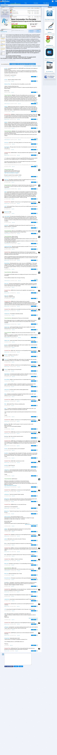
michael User (6, 599)
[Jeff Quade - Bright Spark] (3, 627)
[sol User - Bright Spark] (3, 80)
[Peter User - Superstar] (3, 284)
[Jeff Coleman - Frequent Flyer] (3, 470)
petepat (5, 528)
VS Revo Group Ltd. (7, 103)
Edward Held (6, 211)
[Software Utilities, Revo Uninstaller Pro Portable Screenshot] (3, 53)
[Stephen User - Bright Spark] (3, 327)
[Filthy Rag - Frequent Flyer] (3, 180)
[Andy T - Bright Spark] (3, 409)
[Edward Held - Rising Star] (3, 212)
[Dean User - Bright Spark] (3, 564)
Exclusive (36, 3)
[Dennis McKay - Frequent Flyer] (3, 380)
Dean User (6, 563)
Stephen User (6, 327)
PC (15, 3)
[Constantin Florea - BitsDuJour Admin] (39, 115)
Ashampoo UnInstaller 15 (49, 58)
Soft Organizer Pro (49, 45)
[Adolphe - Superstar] (3, 107)
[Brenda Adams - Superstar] (3, 264)
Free (26, 3)
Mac (5, 3)
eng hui (5, 383)
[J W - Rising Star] (3, 610)
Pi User (5, 359)
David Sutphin (6, 146)
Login (16, 666)
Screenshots (31, 30)
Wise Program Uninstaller (49, 19)
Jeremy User (6, 389)
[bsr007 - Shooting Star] (3, 192)
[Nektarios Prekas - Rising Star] (3, 84)
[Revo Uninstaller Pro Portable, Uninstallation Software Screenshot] (3, 43)
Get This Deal (19, 27)
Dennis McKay (6, 379)
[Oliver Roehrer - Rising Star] (3, 374)
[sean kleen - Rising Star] (3, 226)
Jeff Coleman (6, 469)
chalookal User (7, 313)
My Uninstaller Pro (49, 71)
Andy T (5, 408)
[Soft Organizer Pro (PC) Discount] (49, 39)
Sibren (5, 394)
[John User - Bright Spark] (3, 143)
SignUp (20, 666)
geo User (6, 68)
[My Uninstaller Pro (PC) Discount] (49, 65)
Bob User (6, 354)
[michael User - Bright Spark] (3, 600)
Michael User (6, 498)
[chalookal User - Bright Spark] (3, 314)
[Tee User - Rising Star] (3, 449)
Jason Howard (6, 216)
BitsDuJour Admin (6, 119)
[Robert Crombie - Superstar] (3, 517)
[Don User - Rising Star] (3, 345)
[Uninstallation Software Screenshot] (3, 39)
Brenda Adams (7, 263)
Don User (6, 344)
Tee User (6, 448)
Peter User (6, 283)
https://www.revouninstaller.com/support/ (11, 172)
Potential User (6, 638)
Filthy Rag (6, 179)
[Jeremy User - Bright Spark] (3, 390)
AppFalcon (50, 32)
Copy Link (13, 76)
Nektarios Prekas (7, 84)
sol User (5, 79)
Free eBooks (46, 3)
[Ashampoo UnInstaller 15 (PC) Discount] (49, 52)
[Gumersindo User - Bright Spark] (3, 578)
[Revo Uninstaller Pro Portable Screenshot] (3, 35)
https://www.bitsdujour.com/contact (10, 485)
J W (5, 609)
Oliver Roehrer (7, 373)
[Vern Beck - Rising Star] (3, 454)
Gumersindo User (7, 578)
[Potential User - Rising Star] (3, 639)
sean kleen (6, 225)
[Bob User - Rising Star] (3, 355)
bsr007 (5, 191)
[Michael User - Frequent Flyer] (3, 499)
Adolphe (5, 106)
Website (38, 30)
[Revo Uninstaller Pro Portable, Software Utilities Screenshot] (3, 46)
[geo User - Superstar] (3, 69)
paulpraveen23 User (8, 246)
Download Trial (4, 31)
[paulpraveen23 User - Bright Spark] (3, 247)
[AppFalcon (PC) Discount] (49, 25)
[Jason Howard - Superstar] (3, 217)
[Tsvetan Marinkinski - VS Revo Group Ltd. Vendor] (39, 96)
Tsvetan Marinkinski (7, 95)
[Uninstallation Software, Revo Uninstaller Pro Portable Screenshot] (3, 50)
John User (6, 142)
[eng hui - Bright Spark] (3, 384)
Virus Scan (31, 31)
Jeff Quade (6, 627)
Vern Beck (6, 453)
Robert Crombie (7, 516)
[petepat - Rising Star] (3, 529)
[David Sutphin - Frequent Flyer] (3, 147)
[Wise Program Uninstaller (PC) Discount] (49, 12)
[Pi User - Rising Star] (3, 360)
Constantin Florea (7, 114)
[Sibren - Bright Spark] (3, 394)
